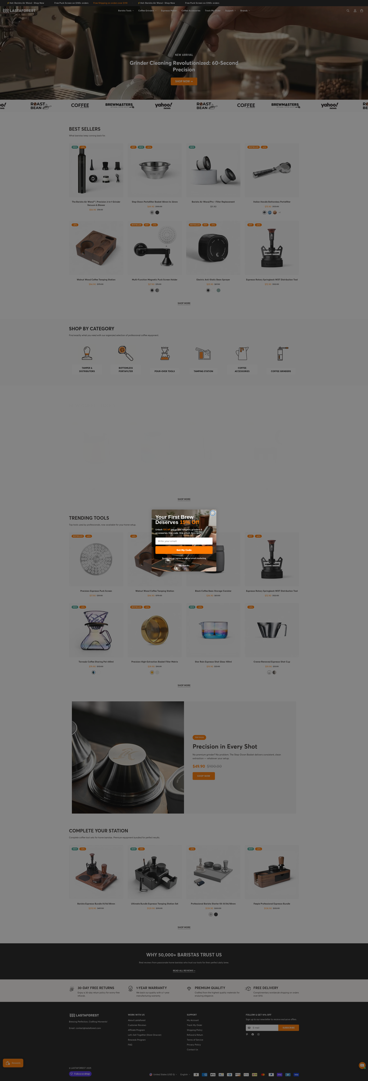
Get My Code (184, 550)
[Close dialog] (212, 513)
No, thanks (184, 565)
